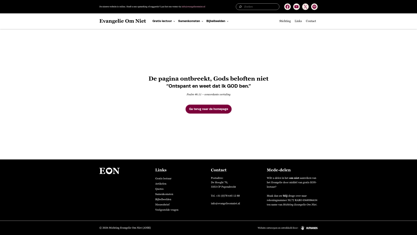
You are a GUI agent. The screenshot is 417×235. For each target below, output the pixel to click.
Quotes (159, 189)
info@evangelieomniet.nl (193, 6)
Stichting (285, 21)
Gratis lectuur (162, 21)
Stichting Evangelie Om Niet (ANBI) (130, 227)
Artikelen (160, 183)
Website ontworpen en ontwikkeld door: (278, 228)
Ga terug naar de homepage (208, 109)
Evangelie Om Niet (122, 21)
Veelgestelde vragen (166, 210)
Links (298, 21)
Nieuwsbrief (162, 204)
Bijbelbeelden (215, 21)
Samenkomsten (189, 21)
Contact (311, 21)
